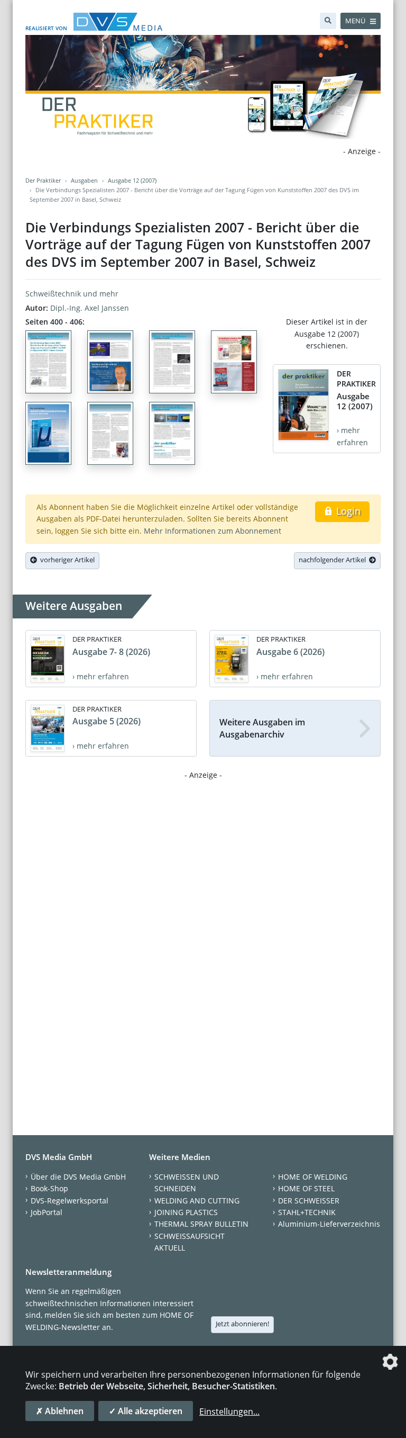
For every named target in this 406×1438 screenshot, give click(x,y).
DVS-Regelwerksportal (69, 1201)
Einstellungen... (229, 1411)
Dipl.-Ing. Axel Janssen (89, 308)
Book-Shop (49, 1188)
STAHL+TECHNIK (307, 1212)
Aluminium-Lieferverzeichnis (329, 1224)
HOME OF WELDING (312, 1177)
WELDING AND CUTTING (196, 1201)
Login (347, 511)
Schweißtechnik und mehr (71, 294)
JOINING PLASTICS (186, 1212)
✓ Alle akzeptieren (145, 1411)
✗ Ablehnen (60, 1411)
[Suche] (328, 21)
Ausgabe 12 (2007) (132, 180)
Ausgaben (84, 180)
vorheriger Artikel (66, 559)
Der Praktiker (43, 180)
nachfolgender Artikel (334, 559)
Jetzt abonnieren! (242, 1323)
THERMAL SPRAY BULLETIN (201, 1224)
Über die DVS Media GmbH (78, 1177)
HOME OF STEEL (306, 1188)
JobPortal (46, 1212)
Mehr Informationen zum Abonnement (212, 531)
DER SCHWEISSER (308, 1201)
